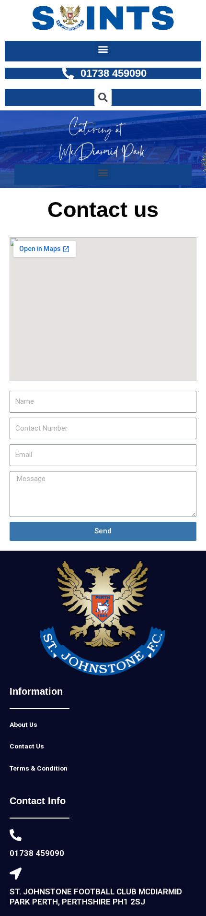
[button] (103, 49)
